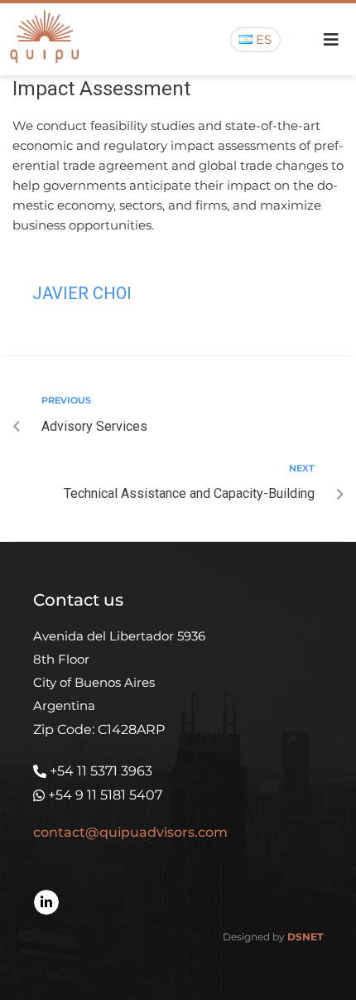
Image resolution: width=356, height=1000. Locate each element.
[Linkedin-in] (46, 902)
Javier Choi (82, 293)
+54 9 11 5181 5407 (105, 795)
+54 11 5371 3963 (101, 771)
